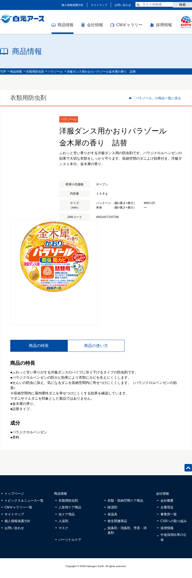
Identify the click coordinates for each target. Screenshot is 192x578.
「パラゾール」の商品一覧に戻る (156, 98)
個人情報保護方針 (73, 4)
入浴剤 (63, 521)
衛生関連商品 (117, 521)
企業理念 (167, 507)
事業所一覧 (168, 514)
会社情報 (95, 25)
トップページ (14, 493)
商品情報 (66, 25)
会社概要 (167, 500)
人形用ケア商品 (69, 507)
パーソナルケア (69, 540)
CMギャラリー (129, 25)
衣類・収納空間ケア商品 (125, 500)
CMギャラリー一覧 (18, 507)
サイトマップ (99, 4)
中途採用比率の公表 (173, 537)
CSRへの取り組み (173, 521)
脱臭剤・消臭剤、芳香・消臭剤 (127, 530)
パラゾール (55, 71)
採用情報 (164, 25)
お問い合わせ (122, 4)
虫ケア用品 (66, 514)
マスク (63, 528)
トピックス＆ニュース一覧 (24, 500)
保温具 (112, 514)
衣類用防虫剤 (35, 71)
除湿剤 (112, 507)
